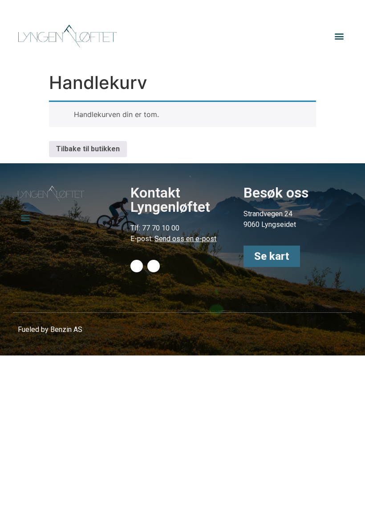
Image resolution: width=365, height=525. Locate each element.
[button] (339, 36)
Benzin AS (66, 329)
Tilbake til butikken (88, 149)
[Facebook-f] (136, 266)
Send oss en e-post (185, 238)
